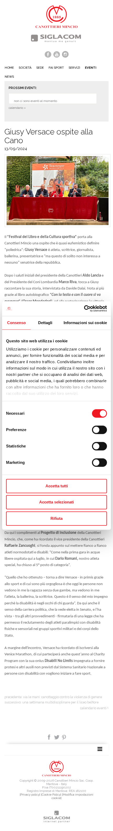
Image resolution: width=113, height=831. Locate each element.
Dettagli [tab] (45, 322)
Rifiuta (56, 518)
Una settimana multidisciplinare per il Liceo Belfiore (60, 702)
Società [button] (25, 67)
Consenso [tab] (16, 322)
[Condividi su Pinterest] (64, 737)
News (9, 76)
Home (9, 67)
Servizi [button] (74, 67)
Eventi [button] (90, 67)
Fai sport (56, 67)
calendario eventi (93, 708)
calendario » (17, 108)
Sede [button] (40, 67)
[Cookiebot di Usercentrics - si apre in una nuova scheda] (84, 308)
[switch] (99, 430)
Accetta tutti (56, 486)
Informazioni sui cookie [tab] (85, 322)
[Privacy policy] (30, 794)
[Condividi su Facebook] (49, 737)
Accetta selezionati (56, 502)
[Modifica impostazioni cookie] (72, 796)
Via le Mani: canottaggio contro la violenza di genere (62, 697)
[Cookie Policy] (51, 794)
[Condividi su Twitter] (57, 737)
